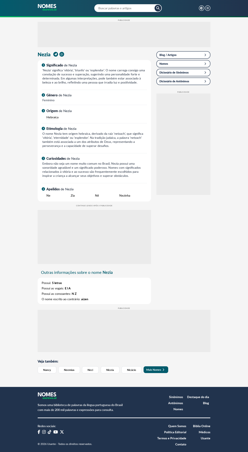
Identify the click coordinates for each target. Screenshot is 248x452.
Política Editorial (175, 432)
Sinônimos (176, 397)
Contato (180, 444)
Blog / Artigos (167, 55)
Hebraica (52, 117)
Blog (206, 403)
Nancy (47, 370)
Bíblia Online (201, 426)
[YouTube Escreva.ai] (55, 431)
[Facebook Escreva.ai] (39, 431)
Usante (205, 438)
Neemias (69, 370)
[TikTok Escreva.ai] (49, 431)
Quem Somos (177, 426)
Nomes (163, 64)
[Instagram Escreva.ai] (44, 431)
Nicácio (131, 370)
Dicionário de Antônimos (174, 81)
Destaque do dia (198, 397)
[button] (158, 8)
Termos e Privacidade (171, 438)
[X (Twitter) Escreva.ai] (62, 431)
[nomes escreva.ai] (47, 7)
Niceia (110, 370)
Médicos (204, 432)
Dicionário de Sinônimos (174, 72)
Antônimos (175, 403)
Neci (90, 370)
